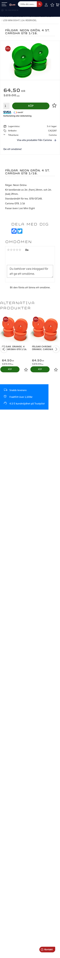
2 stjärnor (11, 249)
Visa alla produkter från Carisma (34, 140)
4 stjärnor (17, 249)
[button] (4, 4)
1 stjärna (8, 249)
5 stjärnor (19, 249)
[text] (30, 90)
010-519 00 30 (13, 10)
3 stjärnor (14, 249)
